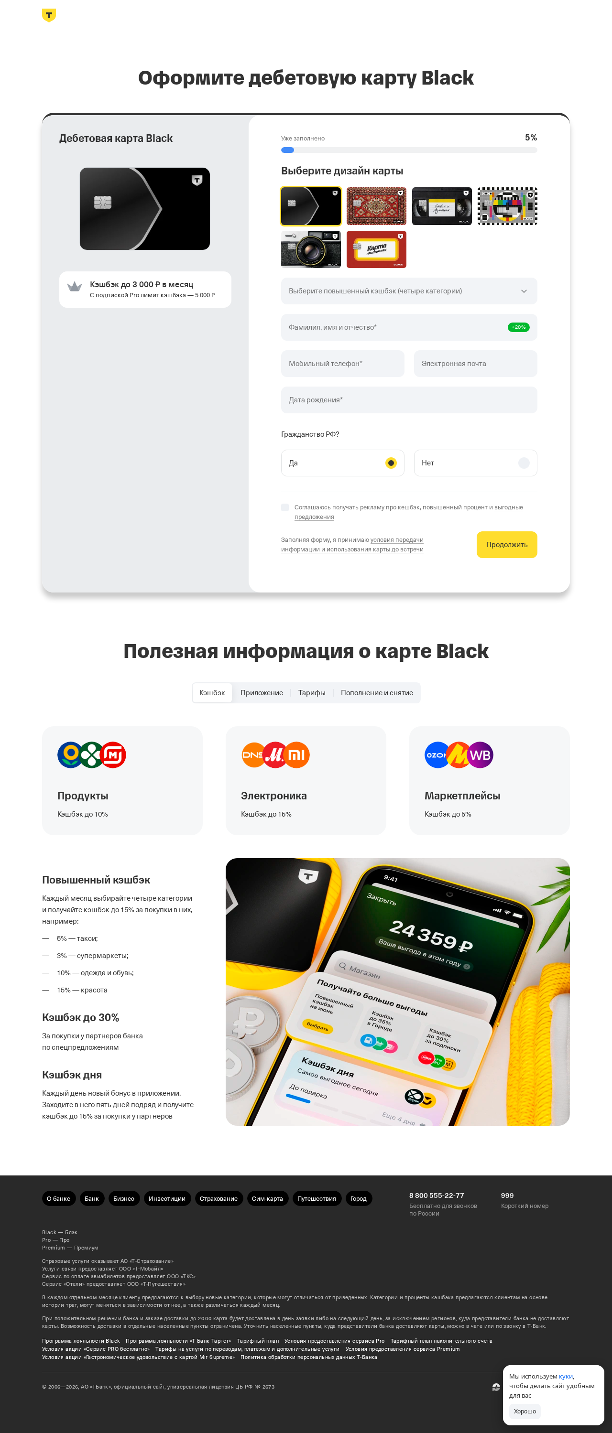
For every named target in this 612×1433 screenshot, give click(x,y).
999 (507, 1195)
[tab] (212, 692)
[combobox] (409, 291)
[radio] (311, 206)
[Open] (524, 291)
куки (566, 1376)
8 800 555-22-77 (436, 1195)
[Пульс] (496, 1387)
